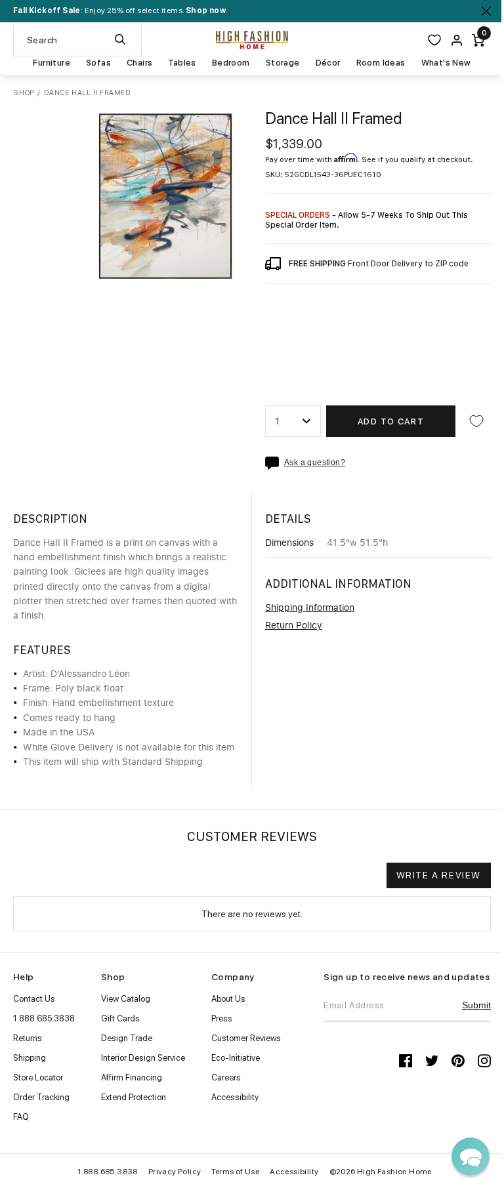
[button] (471, 1157)
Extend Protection (133, 1097)
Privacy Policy (174, 1171)
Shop (23, 92)
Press (221, 1018)
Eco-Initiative (235, 1058)
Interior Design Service (143, 1058)
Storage (283, 63)
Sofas (98, 63)
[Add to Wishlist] (476, 421)
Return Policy (293, 626)
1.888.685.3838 (44, 1018)
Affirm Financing (131, 1077)
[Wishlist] (434, 40)
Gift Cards (120, 1018)
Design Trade (126, 1038)
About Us (228, 999)
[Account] (457, 40)
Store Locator (38, 1077)
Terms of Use (235, 1171)
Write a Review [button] (438, 875)
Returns (27, 1038)
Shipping (29, 1058)
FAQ (21, 1117)
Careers (226, 1077)
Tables (182, 63)
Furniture (51, 63)
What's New (446, 63)
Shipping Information (309, 608)
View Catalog (125, 999)
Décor (328, 63)
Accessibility (235, 1097)
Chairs (139, 63)
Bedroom (231, 63)
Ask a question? (314, 463)
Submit (476, 1005)
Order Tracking (41, 1097)
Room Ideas (381, 63)
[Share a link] (274, 463)
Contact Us (34, 999)
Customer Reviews (246, 1038)
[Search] (120, 40)
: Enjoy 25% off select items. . (120, 10)
